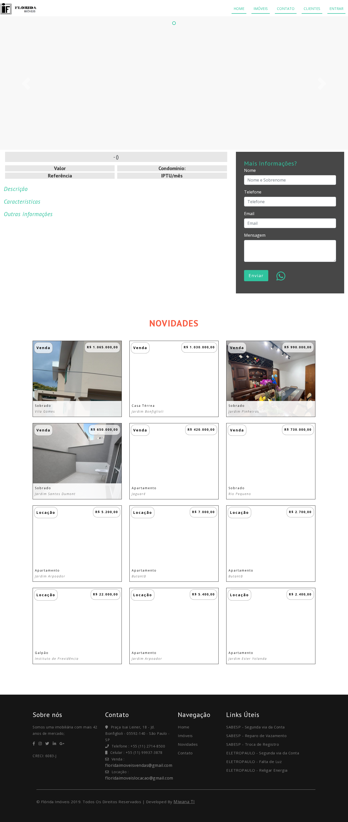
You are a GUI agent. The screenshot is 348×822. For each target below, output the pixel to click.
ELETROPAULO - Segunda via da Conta (262, 752)
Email (249, 213)
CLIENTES (312, 8)
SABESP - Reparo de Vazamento (256, 735)
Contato (185, 752)
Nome (250, 170)
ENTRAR (336, 8)
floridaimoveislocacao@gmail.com (139, 778)
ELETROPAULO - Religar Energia (257, 770)
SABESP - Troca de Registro (252, 744)
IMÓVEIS (260, 8)
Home (183, 726)
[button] (26, 84)
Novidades (188, 744)
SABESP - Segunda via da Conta (255, 726)
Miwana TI (184, 801)
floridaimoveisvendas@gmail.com (138, 765)
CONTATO (286, 8)
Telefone (252, 192)
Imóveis (185, 735)
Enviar (256, 275)
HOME (239, 8)
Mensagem (254, 235)
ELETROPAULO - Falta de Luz (254, 761)
